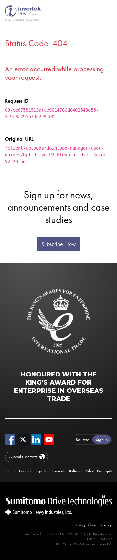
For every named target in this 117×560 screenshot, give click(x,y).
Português (105, 471)
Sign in (102, 439)
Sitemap (106, 525)
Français (59, 471)
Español (42, 471)
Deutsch (25, 471)
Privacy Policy (85, 525)
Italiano (75, 471)
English (10, 471)
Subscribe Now (58, 244)
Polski (89, 471)
